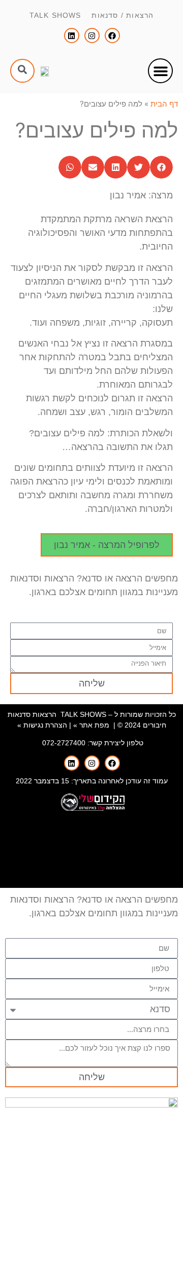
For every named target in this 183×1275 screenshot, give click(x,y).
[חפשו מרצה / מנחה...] (22, 71)
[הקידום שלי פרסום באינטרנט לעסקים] (91, 808)
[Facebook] (112, 35)
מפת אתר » (91, 725)
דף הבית (164, 104)
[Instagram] (92, 35)
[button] (160, 70)
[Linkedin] (71, 35)
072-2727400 (63, 743)
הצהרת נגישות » (42, 725)
